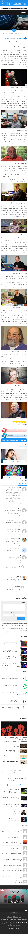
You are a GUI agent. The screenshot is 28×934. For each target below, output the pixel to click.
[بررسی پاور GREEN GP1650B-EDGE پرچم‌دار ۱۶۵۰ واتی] (24, 644)
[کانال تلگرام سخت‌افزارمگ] (16, 928)
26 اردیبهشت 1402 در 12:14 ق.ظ (12, 567)
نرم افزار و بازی (23, 12)
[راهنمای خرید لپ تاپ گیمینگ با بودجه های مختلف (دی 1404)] (14, 896)
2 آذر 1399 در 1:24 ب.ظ (13, 549)
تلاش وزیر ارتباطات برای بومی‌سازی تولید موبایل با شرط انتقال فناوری (11, 440)
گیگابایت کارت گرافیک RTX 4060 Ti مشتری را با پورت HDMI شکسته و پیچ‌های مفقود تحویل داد (11, 658)
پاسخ (20, 505)
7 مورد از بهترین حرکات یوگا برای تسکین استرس (11, 756)
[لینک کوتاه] (5, 38)
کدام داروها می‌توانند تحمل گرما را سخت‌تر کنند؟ (14, 461)
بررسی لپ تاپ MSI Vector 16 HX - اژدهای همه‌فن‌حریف (11, 708)
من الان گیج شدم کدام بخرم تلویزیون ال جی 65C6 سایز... (12, 854)
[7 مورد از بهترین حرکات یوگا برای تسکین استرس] (23, 757)
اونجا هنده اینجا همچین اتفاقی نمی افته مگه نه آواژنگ (12, 843)
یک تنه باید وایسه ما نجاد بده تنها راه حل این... (13, 848)
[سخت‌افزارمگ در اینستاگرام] (14, 928)
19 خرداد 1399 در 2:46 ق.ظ (14, 557)
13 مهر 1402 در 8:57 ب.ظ (14, 588)
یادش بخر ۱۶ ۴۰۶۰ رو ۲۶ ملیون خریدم (15, 837)
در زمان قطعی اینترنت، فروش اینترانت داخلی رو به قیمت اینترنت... (12, 832)
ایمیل (12, 612)
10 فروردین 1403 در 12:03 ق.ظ (11, 521)
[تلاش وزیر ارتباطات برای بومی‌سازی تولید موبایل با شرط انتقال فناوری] (24, 812)
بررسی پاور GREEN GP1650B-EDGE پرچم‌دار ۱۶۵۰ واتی (11, 643)
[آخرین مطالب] (20, 785)
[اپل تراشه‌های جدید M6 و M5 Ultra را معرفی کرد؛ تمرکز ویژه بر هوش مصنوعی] (24, 805)
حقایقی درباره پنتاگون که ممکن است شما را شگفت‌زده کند (10, 745)
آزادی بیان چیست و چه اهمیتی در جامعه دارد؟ (11, 762)
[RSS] (20, 928)
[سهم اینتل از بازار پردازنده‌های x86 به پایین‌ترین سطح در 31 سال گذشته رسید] (24, 819)
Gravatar (13, 632)
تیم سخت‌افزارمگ (18, 38)
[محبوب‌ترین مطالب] (7, 785)
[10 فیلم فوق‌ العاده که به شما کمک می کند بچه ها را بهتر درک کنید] (14, 472)
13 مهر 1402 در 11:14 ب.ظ (12, 538)
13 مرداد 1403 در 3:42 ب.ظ (12, 487)
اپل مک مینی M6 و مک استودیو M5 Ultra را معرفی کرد (11, 798)
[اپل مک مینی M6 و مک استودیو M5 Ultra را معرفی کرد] (24, 798)
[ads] (14, 8)
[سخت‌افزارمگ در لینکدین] (7, 928)
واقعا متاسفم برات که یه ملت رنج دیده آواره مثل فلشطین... (13, 876)
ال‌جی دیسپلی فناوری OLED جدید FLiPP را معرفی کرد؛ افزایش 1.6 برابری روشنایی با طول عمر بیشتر (11, 665)
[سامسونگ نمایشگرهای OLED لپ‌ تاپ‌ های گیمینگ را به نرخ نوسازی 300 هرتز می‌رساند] (24, 651)
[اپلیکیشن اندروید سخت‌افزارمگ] (18, 928)
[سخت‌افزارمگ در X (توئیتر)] (10, 928)
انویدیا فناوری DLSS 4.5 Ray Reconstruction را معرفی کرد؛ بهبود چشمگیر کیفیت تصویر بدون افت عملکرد (11, 791)
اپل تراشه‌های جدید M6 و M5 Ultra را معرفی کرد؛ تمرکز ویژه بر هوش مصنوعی (11, 805)
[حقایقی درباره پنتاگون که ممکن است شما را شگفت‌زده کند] (23, 745)
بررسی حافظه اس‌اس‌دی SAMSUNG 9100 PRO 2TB (11, 686)
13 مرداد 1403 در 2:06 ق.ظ (10, 509)
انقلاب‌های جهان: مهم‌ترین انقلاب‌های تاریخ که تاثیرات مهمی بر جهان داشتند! (16, 738)
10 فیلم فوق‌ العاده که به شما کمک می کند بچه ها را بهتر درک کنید (14, 477)
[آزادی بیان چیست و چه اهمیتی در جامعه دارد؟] (23, 762)
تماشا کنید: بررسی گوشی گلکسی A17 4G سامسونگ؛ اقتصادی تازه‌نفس (12, 700)
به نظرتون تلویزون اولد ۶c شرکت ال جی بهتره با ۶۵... (11, 865)
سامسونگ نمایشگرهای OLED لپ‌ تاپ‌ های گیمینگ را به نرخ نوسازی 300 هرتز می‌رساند (11, 651)
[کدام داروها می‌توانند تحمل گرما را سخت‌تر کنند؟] (14, 456)
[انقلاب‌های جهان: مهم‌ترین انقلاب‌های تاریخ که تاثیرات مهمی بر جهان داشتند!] (14, 728)
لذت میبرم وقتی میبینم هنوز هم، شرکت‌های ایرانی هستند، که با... (12, 860)
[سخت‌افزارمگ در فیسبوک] (12, 928)
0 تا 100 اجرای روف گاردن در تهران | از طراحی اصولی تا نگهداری (11, 751)
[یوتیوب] (14, 430)
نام (24, 612)
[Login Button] (2, 3)
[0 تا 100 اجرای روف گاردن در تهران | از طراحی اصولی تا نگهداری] (23, 751)
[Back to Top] (14, 913)
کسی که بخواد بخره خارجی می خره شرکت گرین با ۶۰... (12, 871)
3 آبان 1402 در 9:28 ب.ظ (12, 529)
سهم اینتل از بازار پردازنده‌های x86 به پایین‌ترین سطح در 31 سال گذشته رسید (10, 819)
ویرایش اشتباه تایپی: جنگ (17, 882)
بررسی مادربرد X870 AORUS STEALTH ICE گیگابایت (11, 693)
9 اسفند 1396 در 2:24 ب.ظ (14, 578)
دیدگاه (21, 484)
